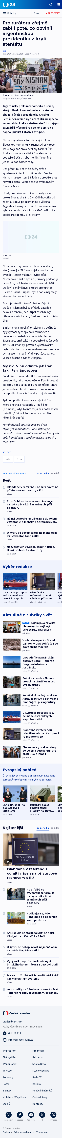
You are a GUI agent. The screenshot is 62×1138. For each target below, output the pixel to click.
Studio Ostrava (40, 1070)
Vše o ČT (7, 1103)
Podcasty (8, 1077)
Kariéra (36, 1083)
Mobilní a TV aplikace (14, 1097)
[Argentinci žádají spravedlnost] (31, 75)
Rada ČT (37, 1077)
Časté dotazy (39, 1097)
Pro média (38, 1050)
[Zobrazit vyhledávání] (51, 4)
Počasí (6, 1083)
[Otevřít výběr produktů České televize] (58, 4)
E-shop (7, 1090)
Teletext (7, 1070)
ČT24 (19, 459)
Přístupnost (42, 1132)
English (6, 1132)
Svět (7, 459)
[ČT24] (9, 5)
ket (4, 51)
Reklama (37, 1057)
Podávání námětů (42, 1090)
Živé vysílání (9, 1057)
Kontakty (37, 1103)
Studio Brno (39, 1064)
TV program (9, 1050)
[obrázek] (31, 237)
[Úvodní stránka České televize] (16, 1013)
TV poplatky (9, 1064)
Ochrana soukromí (23, 1132)
